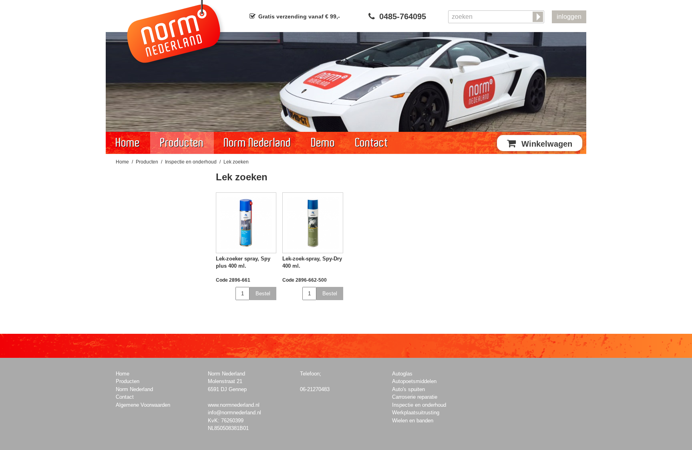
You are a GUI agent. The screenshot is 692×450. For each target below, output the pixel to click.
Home (128, 142)
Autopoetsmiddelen (414, 381)
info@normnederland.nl (234, 413)
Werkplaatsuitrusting (415, 413)
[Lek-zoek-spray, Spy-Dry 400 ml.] (312, 222)
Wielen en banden (412, 421)
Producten (182, 142)
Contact (371, 142)
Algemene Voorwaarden (143, 405)
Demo (323, 142)
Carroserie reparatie (414, 397)
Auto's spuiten (408, 389)
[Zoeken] (539, 17)
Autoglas (402, 374)
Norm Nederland (257, 142)
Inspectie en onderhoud (191, 162)
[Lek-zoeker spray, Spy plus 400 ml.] (246, 222)
